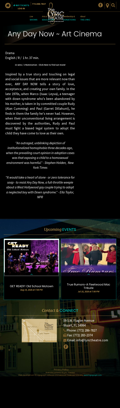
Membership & (69, 18)
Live (33, 18)
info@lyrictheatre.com (92, 340)
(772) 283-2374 (83, 335)
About (85, 18)
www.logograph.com (93, 375)
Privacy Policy (61, 369)
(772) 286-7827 (87, 330)
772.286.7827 (39, 3)
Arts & (48, 18)
